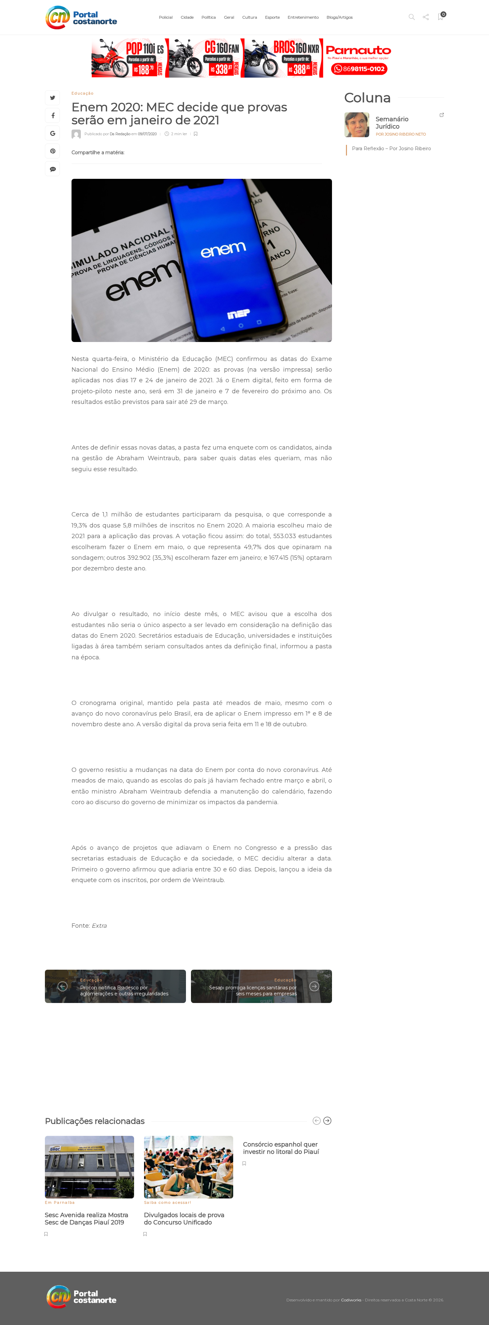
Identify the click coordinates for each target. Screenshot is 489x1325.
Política (209, 17)
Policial (166, 17)
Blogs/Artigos (340, 17)
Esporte (272, 17)
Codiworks (351, 1299)
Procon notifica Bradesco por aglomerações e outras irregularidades (124, 991)
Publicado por (107, 134)
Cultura (249, 17)
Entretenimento (303, 17)
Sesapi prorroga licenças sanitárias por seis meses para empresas (253, 991)
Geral (229, 17)
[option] (89, 1185)
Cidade (187, 17)
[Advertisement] (188, 1056)
